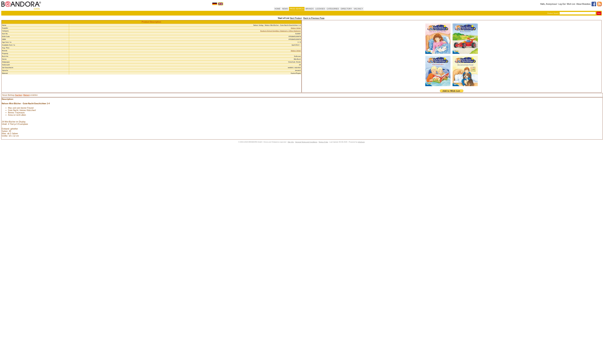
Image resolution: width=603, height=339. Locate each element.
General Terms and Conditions (306, 142)
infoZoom (361, 142)
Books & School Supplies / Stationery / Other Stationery (280, 31)
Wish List (571, 4)
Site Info (291, 142)
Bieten (26, 95)
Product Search (553, 13)
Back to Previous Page (313, 18)
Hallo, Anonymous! (548, 4)
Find (598, 13)
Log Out (562, 4)
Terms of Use (323, 142)
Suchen (18, 95)
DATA (37, 9)
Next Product (296, 18)
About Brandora (583, 4)
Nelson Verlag (296, 28)
